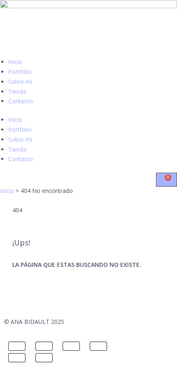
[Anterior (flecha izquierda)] (17, 357)
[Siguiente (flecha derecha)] (44, 357)
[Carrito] (166, 180)
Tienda (17, 91)
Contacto (20, 101)
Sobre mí (20, 82)
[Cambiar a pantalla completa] (44, 346)
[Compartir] (71, 346)
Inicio (15, 62)
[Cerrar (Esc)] (98, 346)
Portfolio (20, 72)
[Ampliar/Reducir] (17, 346)
